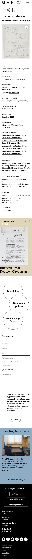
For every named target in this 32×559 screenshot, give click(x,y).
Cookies (4, 555)
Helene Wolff (14, 93)
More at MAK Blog (15, 479)
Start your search (15, 488)
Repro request (8, 358)
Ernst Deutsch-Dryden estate (13, 79)
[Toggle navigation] (27, 2)
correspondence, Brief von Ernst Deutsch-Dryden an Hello (14, 136)
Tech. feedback (8, 369)
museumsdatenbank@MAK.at (9, 524)
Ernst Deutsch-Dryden (16, 87)
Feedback (7, 365)
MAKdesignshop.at (15, 504)
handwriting (23, 101)
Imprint (4, 550)
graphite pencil (12, 101)
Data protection (6, 548)
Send (16, 419)
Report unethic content (11, 361)
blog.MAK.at (15, 499)
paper (4, 101)
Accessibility (5, 553)
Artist (5, 224)
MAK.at (15, 493)
